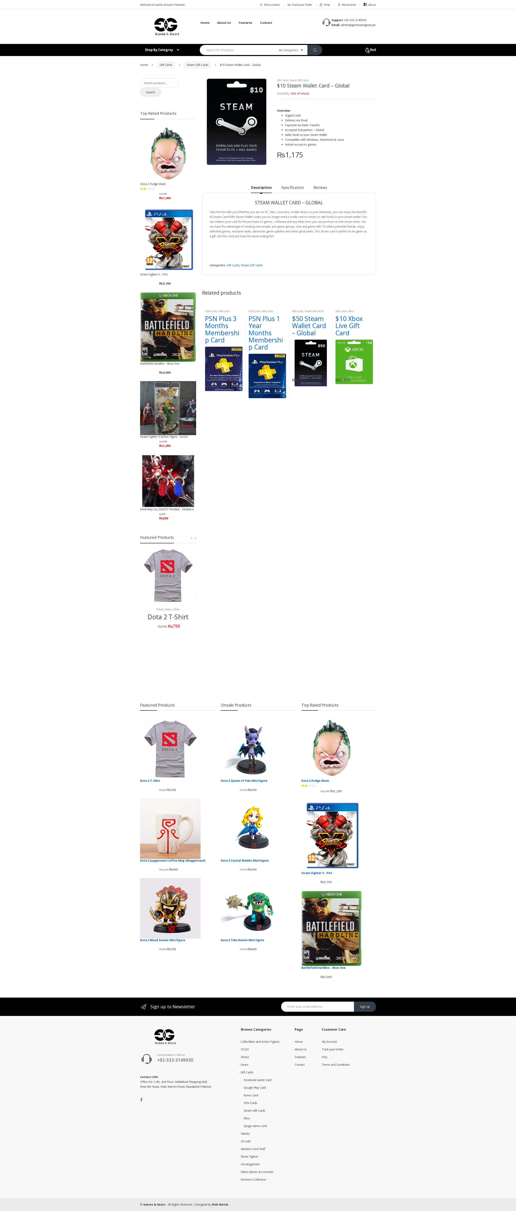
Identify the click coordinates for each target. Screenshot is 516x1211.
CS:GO (245, 1049)
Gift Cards (166, 65)
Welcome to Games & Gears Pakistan (162, 4)
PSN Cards (211, 311)
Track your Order (302, 4)
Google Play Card (255, 1087)
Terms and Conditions (336, 1065)
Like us (372, 4)
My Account (349, 4)
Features (245, 23)
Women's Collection (253, 1179)
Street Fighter (249, 1156)
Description (261, 188)
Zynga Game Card (255, 1126)
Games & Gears (154, 1204)
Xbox (351, 311)
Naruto (245, 1133)
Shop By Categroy (159, 50)
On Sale (246, 1141)
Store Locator (272, 4)
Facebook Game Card (258, 1080)
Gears (168, 609)
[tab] (261, 189)
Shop (327, 4)
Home (205, 23)
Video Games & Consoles (257, 1172)
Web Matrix (220, 1204)
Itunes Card (251, 1095)
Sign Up (365, 1006)
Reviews (320, 188)
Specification (292, 188)
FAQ (324, 1057)
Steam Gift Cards (197, 65)
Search (150, 92)
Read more (238, 386)
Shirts (176, 609)
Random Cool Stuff (253, 1149)
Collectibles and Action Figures (260, 1042)
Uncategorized (250, 1164)
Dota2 (159, 609)
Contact (266, 23)
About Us (224, 23)
